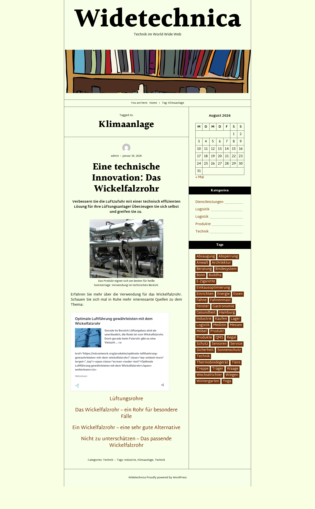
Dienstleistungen (209, 202)
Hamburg (227, 312)
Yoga (227, 381)
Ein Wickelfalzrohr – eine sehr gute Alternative (126, 427)
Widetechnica (137, 477)
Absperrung (228, 256)
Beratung (204, 269)
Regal (231, 337)
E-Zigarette (206, 281)
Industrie (130, 460)
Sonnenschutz (229, 350)
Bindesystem (226, 269)
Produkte (203, 224)
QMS (219, 337)
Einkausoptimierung (213, 287)
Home (153, 103)
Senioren (219, 344)
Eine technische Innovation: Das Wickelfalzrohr (126, 178)
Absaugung (206, 256)
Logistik (202, 217)
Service (236, 344)
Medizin (219, 325)
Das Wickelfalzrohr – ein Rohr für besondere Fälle (126, 413)
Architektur (221, 262)
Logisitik (202, 209)
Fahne (202, 300)
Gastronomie (223, 306)
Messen (236, 325)
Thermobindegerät (212, 362)
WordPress (180, 477)
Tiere (236, 362)
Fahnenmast (220, 300)
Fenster (203, 306)
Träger (217, 368)
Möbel (202, 331)
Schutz (202, 344)
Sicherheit (205, 350)
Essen (238, 294)
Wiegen (232, 375)
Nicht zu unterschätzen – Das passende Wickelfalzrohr (126, 442)
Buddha (215, 275)
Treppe (203, 368)
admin (115, 156)
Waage (232, 368)
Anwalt (202, 262)
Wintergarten (208, 381)
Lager (235, 319)
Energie (223, 294)
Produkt (217, 331)
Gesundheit (206, 312)
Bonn (201, 275)
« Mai (199, 177)
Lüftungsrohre (126, 398)
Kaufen (221, 319)
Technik (108, 460)
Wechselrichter (209, 375)
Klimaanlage (145, 460)
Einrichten (205, 294)
